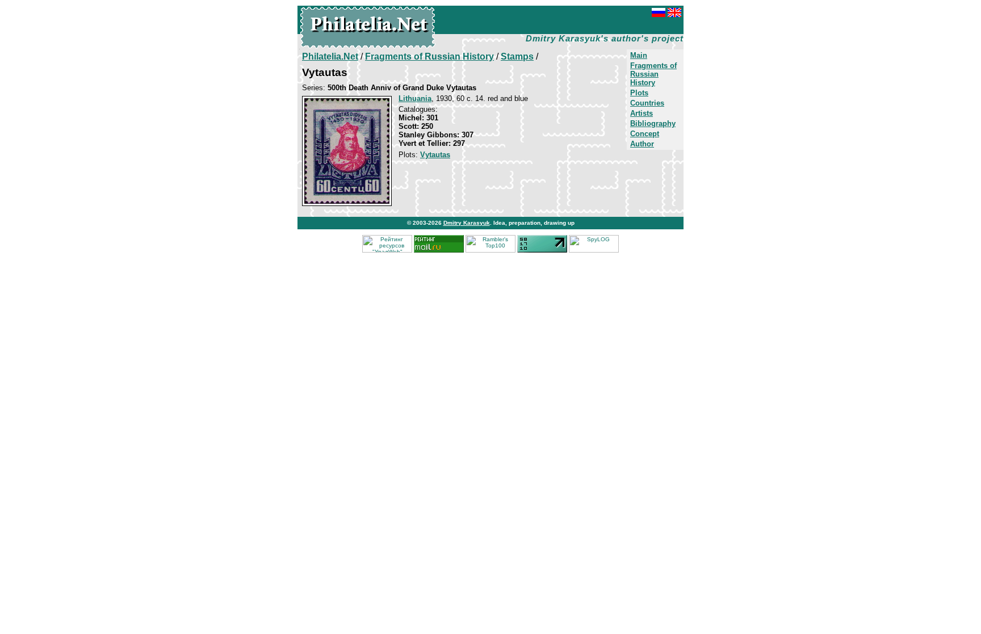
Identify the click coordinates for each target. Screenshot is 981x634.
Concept (644, 133)
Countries (647, 103)
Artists (641, 113)
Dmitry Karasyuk (466, 223)
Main (638, 55)
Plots (639, 93)
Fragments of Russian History (653, 74)
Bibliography (653, 123)
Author (642, 144)
